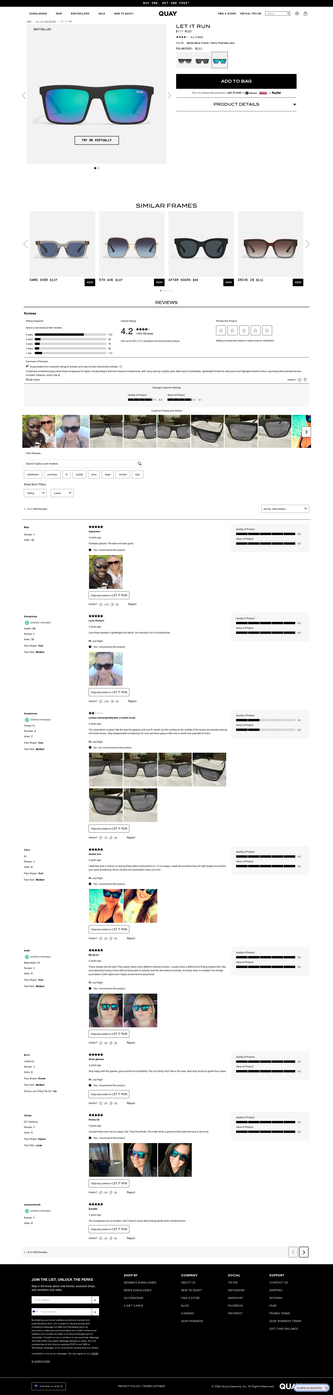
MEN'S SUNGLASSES (137, 1290)
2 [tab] (98, 168)
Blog (185, 1305)
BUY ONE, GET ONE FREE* (166, 3)
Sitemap (159, 1386)
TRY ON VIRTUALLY (97, 140)
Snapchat (235, 1297)
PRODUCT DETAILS (236, 104)
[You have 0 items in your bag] (306, 14)
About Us (188, 1282)
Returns (275, 1297)
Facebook (235, 1305)
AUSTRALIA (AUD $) (51, 1386)
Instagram (236, 1290)
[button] (160, 290)
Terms (147, 1386)
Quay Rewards (192, 1321)
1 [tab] (95, 168)
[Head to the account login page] (297, 14)
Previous (24, 95)
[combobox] (276, 13)
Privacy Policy (129, 1386)
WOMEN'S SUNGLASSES (140, 1282)
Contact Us (278, 1282)
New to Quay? (191, 1290)
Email (36, 1293)
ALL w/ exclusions (46, 22)
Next (169, 95)
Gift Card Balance (283, 1328)
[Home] (168, 13)
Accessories (133, 1297)
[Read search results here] (288, 13)
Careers (187, 1313)
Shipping (276, 1290)
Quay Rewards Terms (285, 1321)
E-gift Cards (133, 1305)
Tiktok (233, 1282)
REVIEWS (166, 302)
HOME (29, 22)
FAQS (273, 1305)
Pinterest (235, 1313)
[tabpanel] (96, 94)
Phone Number (43, 1305)
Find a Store (190, 1297)
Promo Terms (279, 1313)
